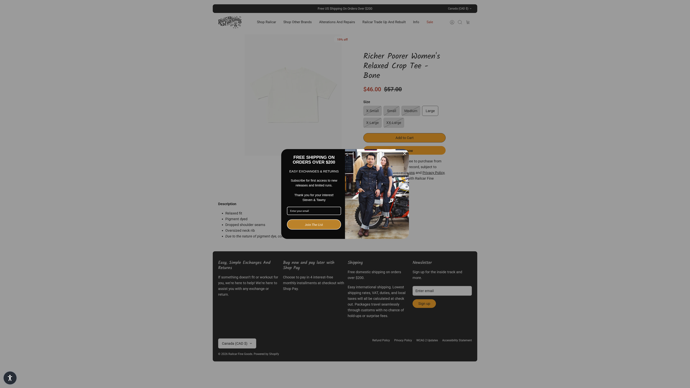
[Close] (404, 153)
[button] (10, 378)
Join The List (314, 224)
